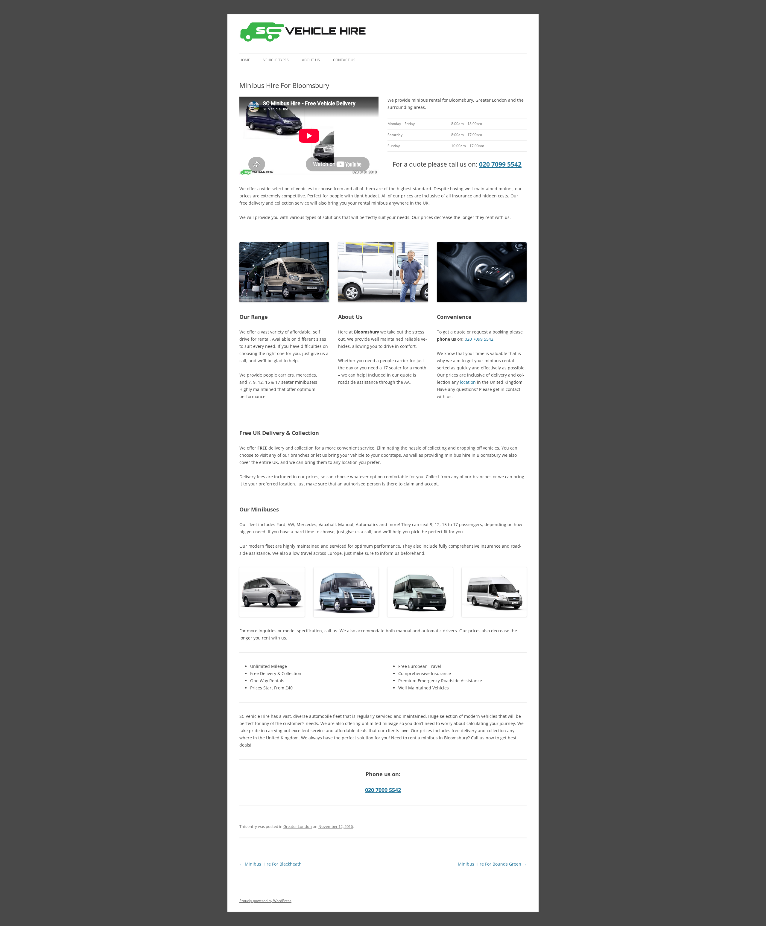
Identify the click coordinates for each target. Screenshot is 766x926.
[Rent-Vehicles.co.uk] (305, 34)
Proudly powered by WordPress (265, 900)
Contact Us (344, 60)
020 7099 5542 (500, 164)
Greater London (297, 826)
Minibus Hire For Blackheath (270, 864)
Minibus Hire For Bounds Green (492, 864)
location (468, 382)
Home (244, 60)
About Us (311, 60)
